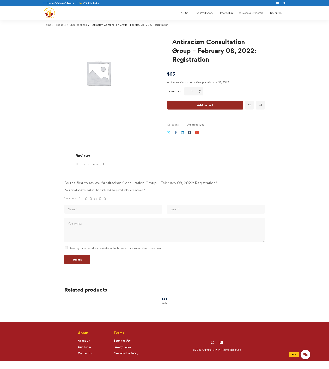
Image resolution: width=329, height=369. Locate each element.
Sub (164, 303)
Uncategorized (78, 24)
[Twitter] (168, 132)
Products (60, 24)
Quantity (174, 91)
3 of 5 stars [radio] (95, 198)
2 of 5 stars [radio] (90, 198)
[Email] (197, 132)
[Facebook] (176, 132)
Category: (173, 124)
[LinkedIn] (221, 342)
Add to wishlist (249, 105)
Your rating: (72, 198)
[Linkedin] (182, 132)
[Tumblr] (189, 132)
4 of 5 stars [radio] (99, 198)
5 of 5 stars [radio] (104, 198)
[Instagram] (212, 342)
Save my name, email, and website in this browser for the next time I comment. (115, 248)
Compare (260, 105)
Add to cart (205, 105)
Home (47, 24)
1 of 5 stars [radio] (86, 198)
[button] (305, 354)
